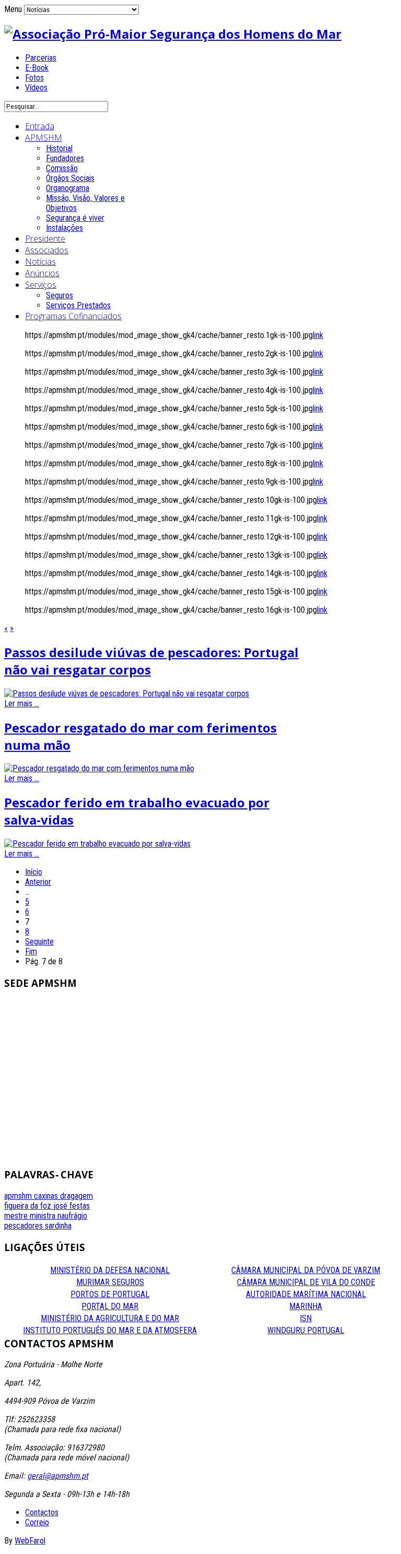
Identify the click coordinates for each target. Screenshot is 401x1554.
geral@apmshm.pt (57, 1476)
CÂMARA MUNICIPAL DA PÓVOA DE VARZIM (305, 1270)
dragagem (76, 1196)
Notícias (40, 261)
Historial (59, 148)
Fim (31, 951)
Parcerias (40, 58)
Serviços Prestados (78, 305)
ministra (43, 1216)
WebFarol (30, 1541)
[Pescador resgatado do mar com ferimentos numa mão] (99, 768)
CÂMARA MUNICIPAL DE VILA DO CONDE (306, 1282)
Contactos (41, 1512)
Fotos (34, 78)
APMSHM (43, 137)
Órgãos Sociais (70, 178)
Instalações (64, 228)
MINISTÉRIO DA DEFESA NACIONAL (110, 1270)
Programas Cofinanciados (73, 316)
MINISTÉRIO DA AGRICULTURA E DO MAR (110, 1318)
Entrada (39, 126)
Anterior (38, 882)
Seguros (59, 295)
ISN (306, 1318)
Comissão (62, 168)
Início (33, 872)
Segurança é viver (75, 218)
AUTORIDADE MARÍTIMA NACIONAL (306, 1294)
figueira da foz (28, 1206)
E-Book (37, 68)
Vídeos (36, 88)
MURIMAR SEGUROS (110, 1282)
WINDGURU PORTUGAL (305, 1330)
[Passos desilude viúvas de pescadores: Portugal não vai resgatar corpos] (126, 694)
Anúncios (42, 273)
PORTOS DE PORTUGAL (109, 1294)
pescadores (24, 1226)
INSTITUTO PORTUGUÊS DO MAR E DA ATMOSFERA (110, 1330)
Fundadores (65, 158)
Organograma (67, 188)
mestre (17, 1216)
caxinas (47, 1196)
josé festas (71, 1206)
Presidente (45, 238)
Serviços (40, 284)
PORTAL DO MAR (109, 1306)
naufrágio (72, 1216)
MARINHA (305, 1306)
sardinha (58, 1226)
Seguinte (39, 942)
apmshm (19, 1196)
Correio (37, 1522)
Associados (46, 250)
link (318, 335)
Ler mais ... (21, 703)
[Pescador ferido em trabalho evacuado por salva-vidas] (97, 844)
